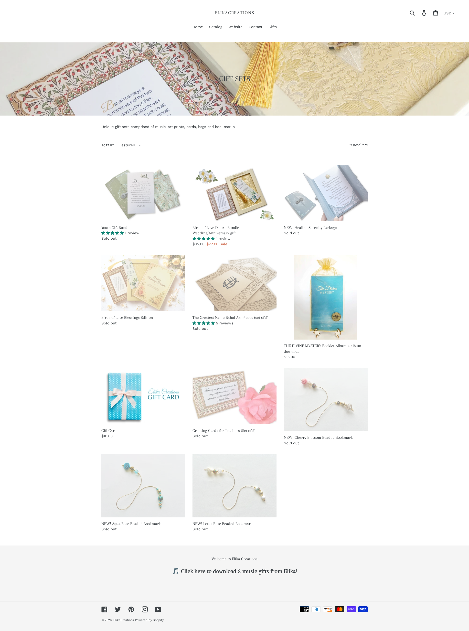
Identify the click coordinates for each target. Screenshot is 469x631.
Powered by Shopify (149, 620)
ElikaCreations (234, 12)
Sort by (107, 145)
